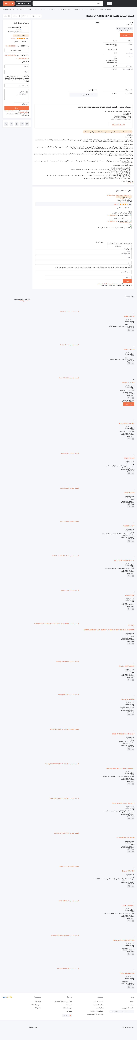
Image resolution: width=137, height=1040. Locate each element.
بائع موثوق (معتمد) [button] (123, 197)
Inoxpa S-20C (129, 595)
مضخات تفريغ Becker (25, 300)
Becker (115, 40)
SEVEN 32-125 (129, 458)
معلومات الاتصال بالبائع (128, 1008)
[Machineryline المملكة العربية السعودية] (124, 3)
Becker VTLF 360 (128, 871)
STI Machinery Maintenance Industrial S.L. (119, 195)
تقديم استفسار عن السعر (123, 28)
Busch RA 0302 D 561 (126, 423)
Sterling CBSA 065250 (126, 666)
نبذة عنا (132, 1001)
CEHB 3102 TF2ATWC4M (125, 838)
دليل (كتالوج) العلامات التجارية (95, 1014)
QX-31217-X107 (128, 526)
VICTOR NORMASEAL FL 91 (124, 561)
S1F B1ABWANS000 (127, 973)
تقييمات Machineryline (96, 1011)
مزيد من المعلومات (23, 58)
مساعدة (132, 1005)
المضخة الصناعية (112, 49)
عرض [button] (119, 215)
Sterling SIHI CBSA (127, 699)
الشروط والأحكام (98, 1001)
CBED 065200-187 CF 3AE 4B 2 (123, 734)
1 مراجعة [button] (116, 204)
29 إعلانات (121, 198)
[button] (39, 16)
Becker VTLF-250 (128, 383)
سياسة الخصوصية (112, 284)
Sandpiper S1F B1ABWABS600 (123, 940)
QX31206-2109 (129, 493)
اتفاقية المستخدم (102, 284)
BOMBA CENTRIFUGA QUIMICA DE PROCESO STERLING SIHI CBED (109, 630)
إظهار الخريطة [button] (99, 242)
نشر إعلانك (129, 404)
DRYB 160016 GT (128, 905)
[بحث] (101, 3)
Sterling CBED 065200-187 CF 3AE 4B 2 (120, 768)
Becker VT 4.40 (129, 316)
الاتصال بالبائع (126, 35)
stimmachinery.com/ (126, 222)
